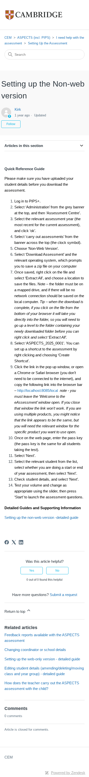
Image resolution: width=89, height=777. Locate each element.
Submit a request (63, 595)
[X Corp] (14, 542)
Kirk (18, 109)
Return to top (15, 611)
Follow (10, 124)
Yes (31, 570)
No (57, 570)
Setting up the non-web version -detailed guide (41, 517)
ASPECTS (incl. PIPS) (33, 37)
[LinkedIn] (21, 542)
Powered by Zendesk (68, 773)
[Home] (44, 15)
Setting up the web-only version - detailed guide (42, 659)
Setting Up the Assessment (47, 43)
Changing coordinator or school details (35, 650)
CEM (8, 37)
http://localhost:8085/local (37, 390)
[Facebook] (6, 542)
